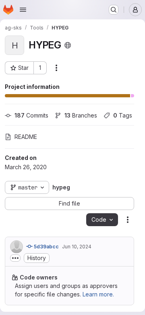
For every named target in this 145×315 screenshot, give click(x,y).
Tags (122, 115)
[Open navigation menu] (23, 9)
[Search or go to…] (113, 10)
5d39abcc (46, 247)
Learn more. (98, 294)
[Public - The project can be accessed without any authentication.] (67, 45)
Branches (80, 115)
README (25, 136)
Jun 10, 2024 (76, 247)
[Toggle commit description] (15, 258)
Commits (31, 115)
